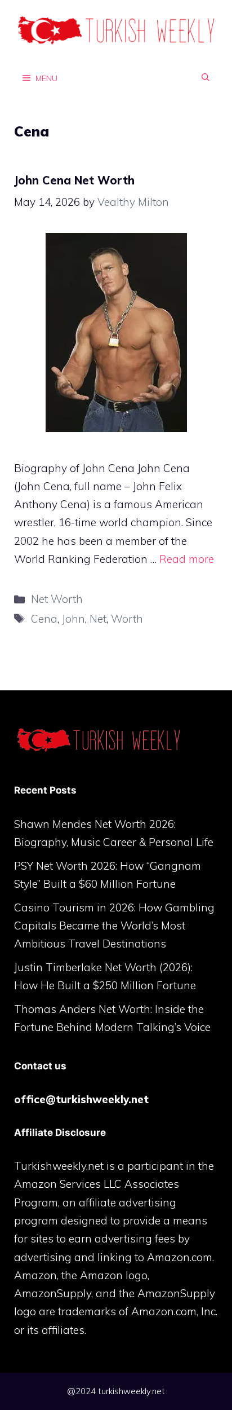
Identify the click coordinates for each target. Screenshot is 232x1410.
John (73, 618)
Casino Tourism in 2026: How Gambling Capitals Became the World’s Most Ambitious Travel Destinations (114, 926)
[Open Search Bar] (205, 78)
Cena (44, 618)
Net (98, 618)
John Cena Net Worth (74, 180)
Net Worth (57, 599)
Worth (127, 618)
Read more (186, 559)
